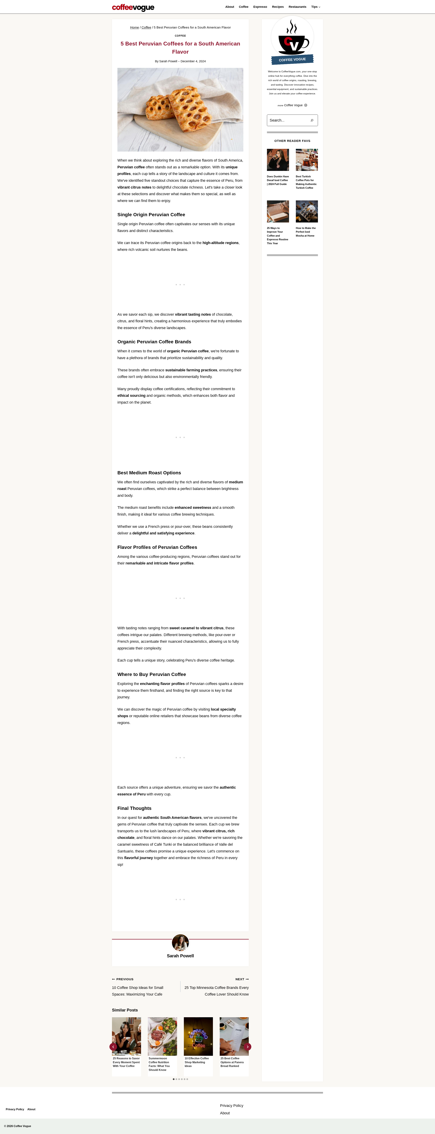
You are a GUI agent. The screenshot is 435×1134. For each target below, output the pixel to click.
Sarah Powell (168, 61)
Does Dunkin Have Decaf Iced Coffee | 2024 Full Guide (278, 180)
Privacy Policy (15, 1109)
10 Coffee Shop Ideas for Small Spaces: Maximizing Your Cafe (137, 987)
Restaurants (297, 6)
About (229, 6)
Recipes (278, 6)
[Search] (312, 120)
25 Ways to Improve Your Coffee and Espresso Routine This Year (277, 236)
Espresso (260, 6)
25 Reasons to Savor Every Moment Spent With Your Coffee (126, 1062)
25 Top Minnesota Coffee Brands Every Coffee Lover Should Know (217, 987)
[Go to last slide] (113, 1047)
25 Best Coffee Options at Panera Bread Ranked (232, 1062)
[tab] (174, 1079)
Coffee (243, 6)
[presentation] (126, 1036)
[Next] (247, 1047)
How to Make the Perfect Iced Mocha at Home (306, 232)
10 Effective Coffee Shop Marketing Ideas (197, 1062)
